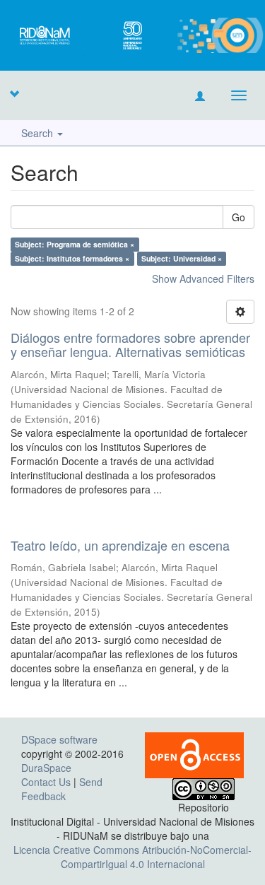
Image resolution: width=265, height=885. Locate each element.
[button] (14, 93)
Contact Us (46, 782)
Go (238, 217)
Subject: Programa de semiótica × (74, 244)
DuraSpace (46, 768)
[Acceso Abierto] (194, 754)
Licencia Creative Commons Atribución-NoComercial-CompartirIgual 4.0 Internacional (132, 857)
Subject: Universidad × (181, 258)
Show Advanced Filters (203, 278)
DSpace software (59, 739)
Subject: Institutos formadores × (72, 258)
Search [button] (38, 133)
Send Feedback (61, 789)
